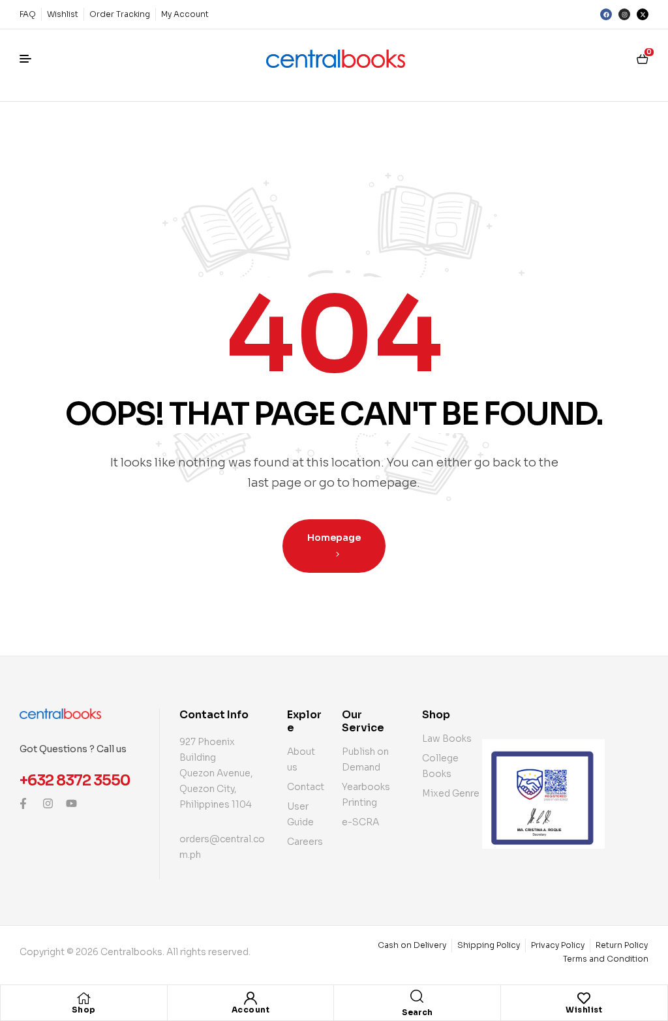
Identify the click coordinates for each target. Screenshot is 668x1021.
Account (251, 1009)
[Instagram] (624, 14)
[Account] (250, 998)
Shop (84, 1009)
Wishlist (584, 1009)
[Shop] (83, 998)
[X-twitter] (642, 14)
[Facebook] (606, 14)
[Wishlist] (583, 998)
